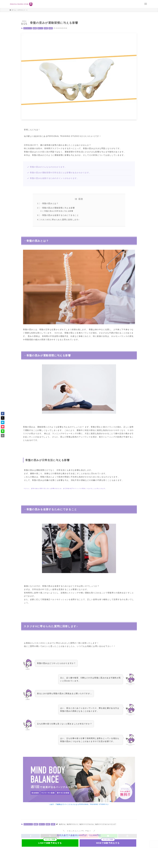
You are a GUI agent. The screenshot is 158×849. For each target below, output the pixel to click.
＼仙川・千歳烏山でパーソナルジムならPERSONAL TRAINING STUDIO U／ (79, 804)
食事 (50, 28)
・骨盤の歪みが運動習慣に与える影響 (57, 208)
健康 (34, 28)
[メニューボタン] (145, 4)
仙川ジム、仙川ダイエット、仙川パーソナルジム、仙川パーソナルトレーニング (87, 824)
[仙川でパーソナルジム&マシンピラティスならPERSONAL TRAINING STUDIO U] (21, 4)
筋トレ (40, 28)
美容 (45, 28)
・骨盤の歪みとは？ (49, 203)
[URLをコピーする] (2, 435)
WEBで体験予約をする (108, 843)
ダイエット (27, 28)
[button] (2, 413)
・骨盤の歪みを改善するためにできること (59, 215)
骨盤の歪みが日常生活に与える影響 (58, 211)
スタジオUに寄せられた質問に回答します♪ (59, 220)
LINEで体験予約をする (50, 843)
